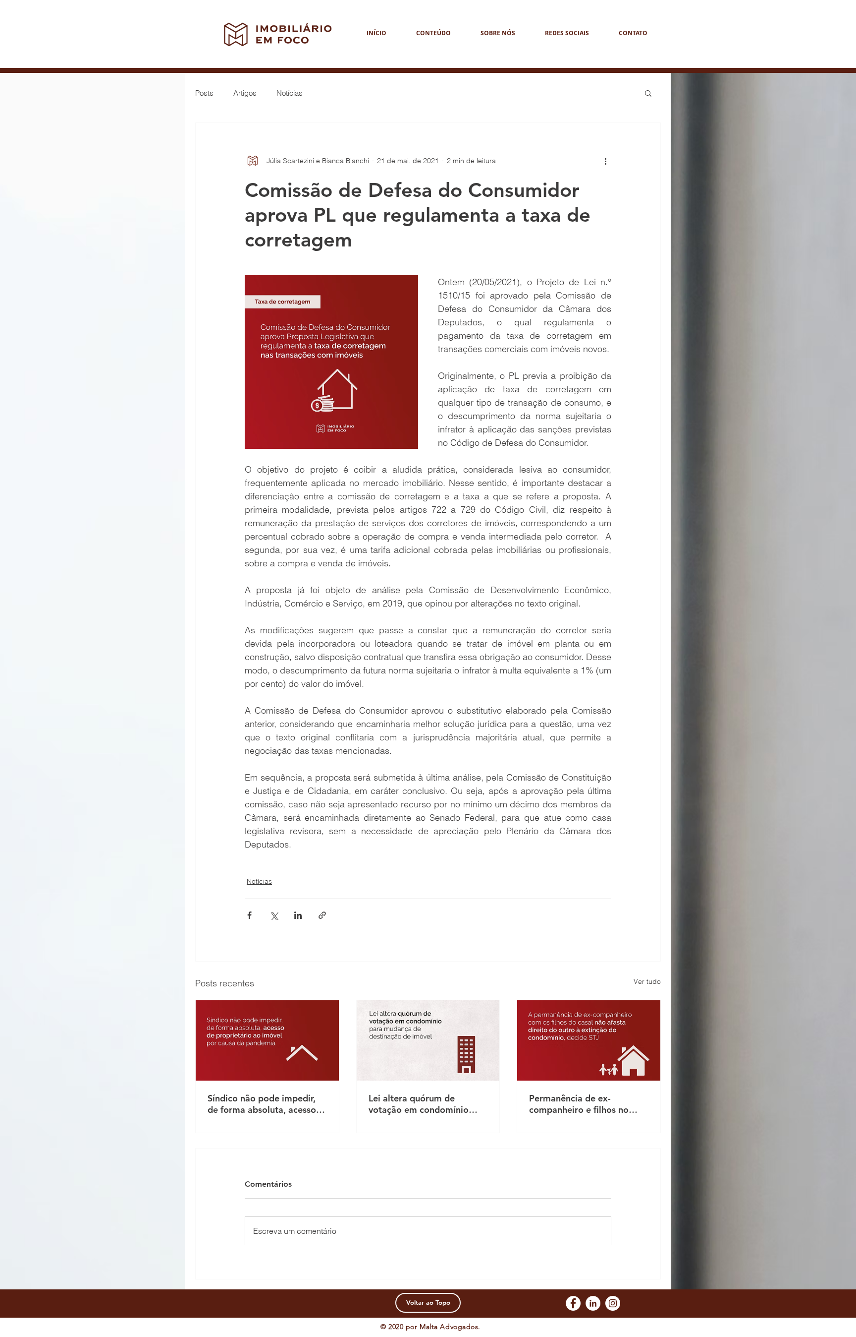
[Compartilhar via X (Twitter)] (273, 915)
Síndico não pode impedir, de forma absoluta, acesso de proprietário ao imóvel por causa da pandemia (262, 1104)
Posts (204, 93)
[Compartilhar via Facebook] (249, 915)
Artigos (245, 93)
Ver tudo (647, 981)
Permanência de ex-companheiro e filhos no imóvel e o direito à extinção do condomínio (588, 1104)
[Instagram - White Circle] (612, 1303)
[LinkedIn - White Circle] (593, 1303)
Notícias (289, 93)
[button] (648, 93)
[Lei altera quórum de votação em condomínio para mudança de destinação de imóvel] (428, 1040)
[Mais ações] (605, 161)
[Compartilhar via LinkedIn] (298, 915)
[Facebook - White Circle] (573, 1303)
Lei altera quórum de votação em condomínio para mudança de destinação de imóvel (419, 1104)
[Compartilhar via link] (322, 915)
